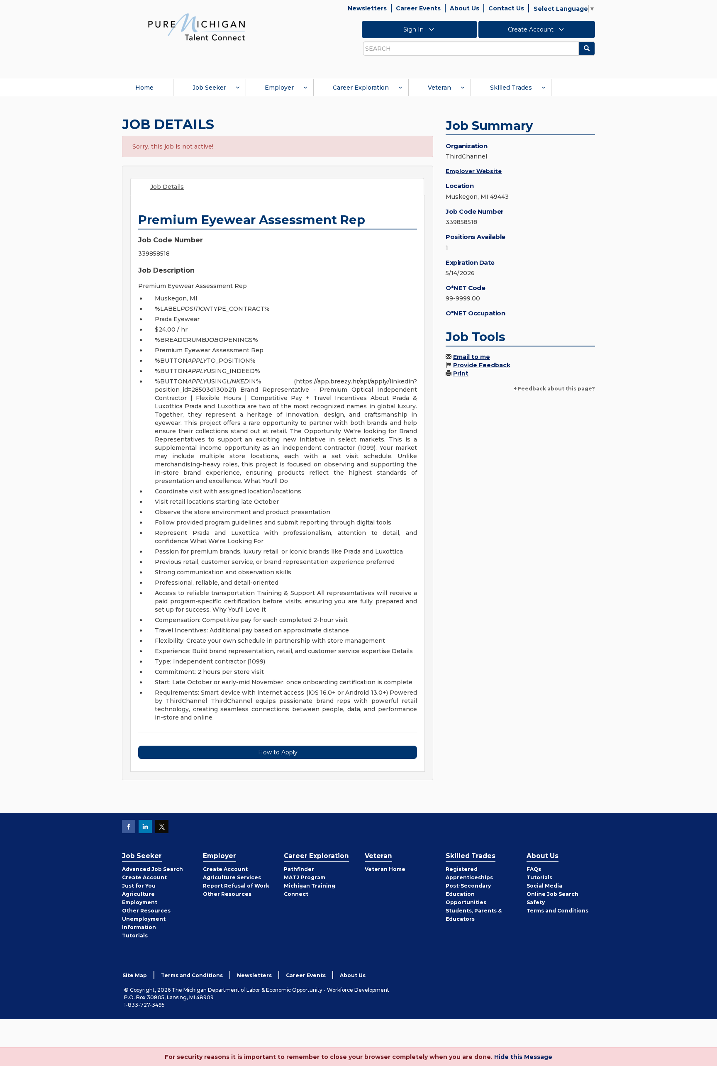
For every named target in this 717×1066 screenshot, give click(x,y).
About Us (464, 8)
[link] (196, 26)
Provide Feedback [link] (481, 365)
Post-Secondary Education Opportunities (468, 894)
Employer (279, 87)
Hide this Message (523, 1057)
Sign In (414, 29)
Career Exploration (361, 87)
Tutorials (135, 935)
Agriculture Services (232, 877)
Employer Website (474, 171)
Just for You (139, 886)
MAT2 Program (304, 877)
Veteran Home (385, 869)
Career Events (418, 8)
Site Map (134, 975)
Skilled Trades (511, 87)
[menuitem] (144, 87)
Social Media (544, 886)
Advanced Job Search (152, 869)
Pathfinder (299, 869)
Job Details (167, 186)
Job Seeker (209, 87)
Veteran (439, 87)
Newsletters (367, 8)
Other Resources (146, 910)
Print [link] (460, 373)
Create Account (531, 29)
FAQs (534, 869)
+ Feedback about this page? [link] (554, 388)
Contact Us (506, 8)
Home (144, 87)
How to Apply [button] (278, 752)
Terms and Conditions (557, 910)
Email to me (471, 357)
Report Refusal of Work (236, 886)
